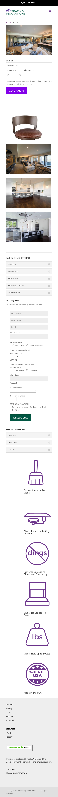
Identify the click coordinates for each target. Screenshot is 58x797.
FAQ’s (8, 732)
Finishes (9, 716)
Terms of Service (38, 761)
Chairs (8, 712)
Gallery (9, 708)
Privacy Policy (19, 761)
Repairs (9, 736)
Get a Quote (16, 90)
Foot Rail (10, 720)
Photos (9, 22)
